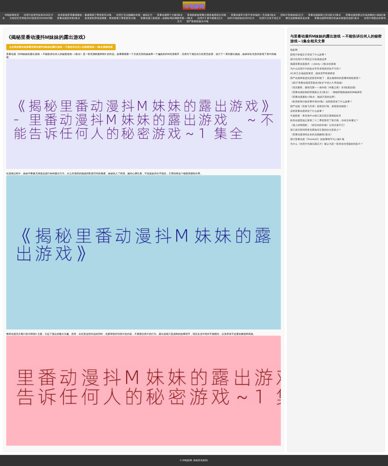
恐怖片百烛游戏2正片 (292, 15)
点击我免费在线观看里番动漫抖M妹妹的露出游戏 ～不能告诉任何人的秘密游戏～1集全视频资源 (61, 47)
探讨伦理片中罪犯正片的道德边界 (308, 59)
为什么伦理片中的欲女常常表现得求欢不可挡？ (315, 68)
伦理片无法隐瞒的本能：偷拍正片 (134, 15)
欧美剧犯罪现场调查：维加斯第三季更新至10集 (110, 18)
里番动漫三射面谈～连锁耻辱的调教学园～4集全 (166, 18)
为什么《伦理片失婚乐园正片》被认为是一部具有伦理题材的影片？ (326, 144)
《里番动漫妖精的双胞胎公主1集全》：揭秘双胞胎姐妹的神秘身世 (326, 92)
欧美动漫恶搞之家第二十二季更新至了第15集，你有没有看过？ (324, 120)
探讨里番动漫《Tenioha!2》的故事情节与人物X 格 (317, 139)
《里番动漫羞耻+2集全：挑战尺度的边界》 (313, 97)
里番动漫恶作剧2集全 (68, 18)
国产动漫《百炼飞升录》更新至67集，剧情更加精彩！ (319, 106)
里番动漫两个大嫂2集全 (170, 15)
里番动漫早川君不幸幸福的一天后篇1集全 (253, 15)
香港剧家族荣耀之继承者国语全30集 (206, 15)
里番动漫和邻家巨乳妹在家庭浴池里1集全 (336, 18)
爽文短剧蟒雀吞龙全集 (298, 18)
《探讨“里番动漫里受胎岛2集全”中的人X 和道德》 (317, 82)
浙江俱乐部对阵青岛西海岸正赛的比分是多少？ (315, 129)
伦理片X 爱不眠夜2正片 (210, 18)
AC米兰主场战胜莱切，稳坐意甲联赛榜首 (312, 73)
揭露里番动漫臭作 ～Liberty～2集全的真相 (313, 64)
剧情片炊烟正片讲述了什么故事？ (308, 54)
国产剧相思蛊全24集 (198, 21)
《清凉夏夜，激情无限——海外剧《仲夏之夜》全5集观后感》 (323, 87)
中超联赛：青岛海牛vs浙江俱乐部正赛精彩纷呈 (315, 115)
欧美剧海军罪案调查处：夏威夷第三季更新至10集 (85, 15)
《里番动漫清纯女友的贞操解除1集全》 (311, 134)
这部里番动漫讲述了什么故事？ (307, 111)
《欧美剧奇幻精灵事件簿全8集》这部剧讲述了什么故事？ (321, 101)
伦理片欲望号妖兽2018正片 (38, 15)
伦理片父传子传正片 (270, 18)
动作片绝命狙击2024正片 (241, 18)
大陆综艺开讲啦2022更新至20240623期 (30, 18)
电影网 (294, 50)
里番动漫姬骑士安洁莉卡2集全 (324, 15)
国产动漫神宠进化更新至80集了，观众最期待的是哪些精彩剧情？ (325, 78)
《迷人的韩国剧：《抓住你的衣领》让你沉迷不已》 (318, 125)
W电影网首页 (12, 15)
